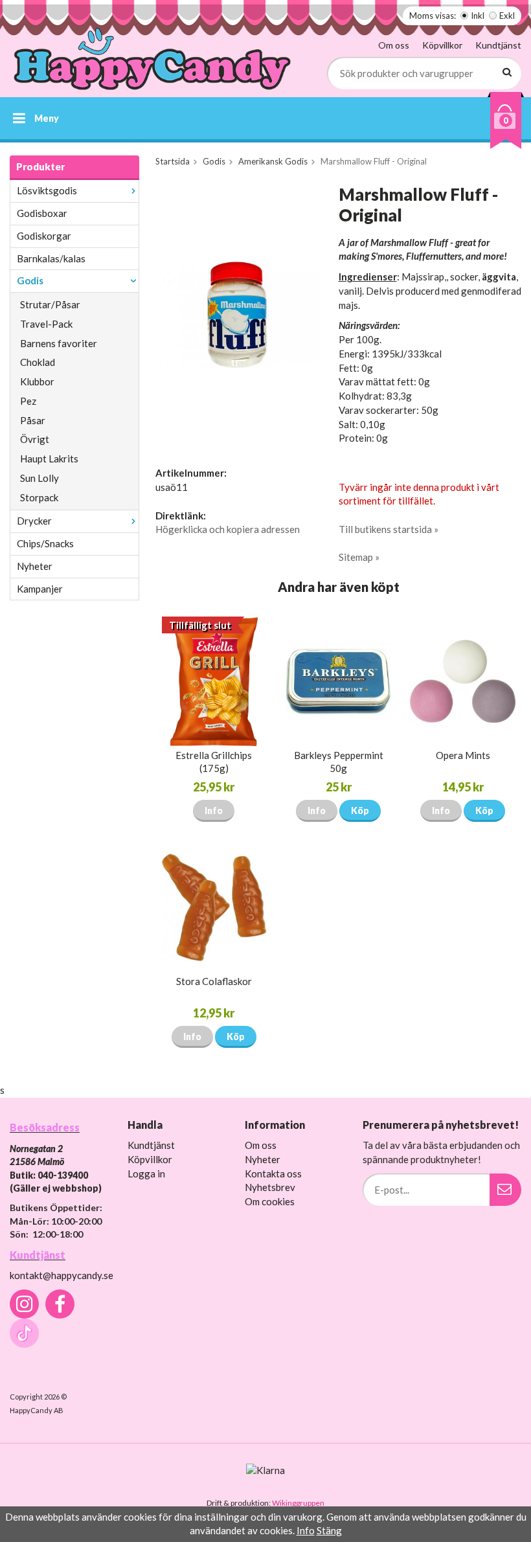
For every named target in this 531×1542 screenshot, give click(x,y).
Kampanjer (40, 589)
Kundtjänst (498, 45)
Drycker (34, 521)
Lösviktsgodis (47, 190)
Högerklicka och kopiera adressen (227, 529)
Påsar (32, 420)
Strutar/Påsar (50, 304)
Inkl (477, 15)
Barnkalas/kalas (51, 258)
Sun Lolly (39, 478)
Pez (28, 401)
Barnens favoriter (58, 343)
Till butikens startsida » (388, 529)
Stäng (329, 1530)
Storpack (39, 497)
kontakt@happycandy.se (61, 1275)
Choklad (37, 362)
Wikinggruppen (298, 1503)
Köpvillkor (442, 45)
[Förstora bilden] (237, 313)
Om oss (393, 45)
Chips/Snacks (45, 543)
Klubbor (37, 381)
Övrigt (34, 439)
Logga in (146, 1173)
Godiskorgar (44, 236)
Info (214, 810)
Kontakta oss (273, 1173)
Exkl (507, 15)
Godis (30, 280)
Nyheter (34, 566)
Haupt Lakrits (49, 458)
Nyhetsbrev (270, 1187)
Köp (360, 810)
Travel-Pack (46, 324)
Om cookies (270, 1201)
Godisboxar (42, 213)
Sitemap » (359, 557)
